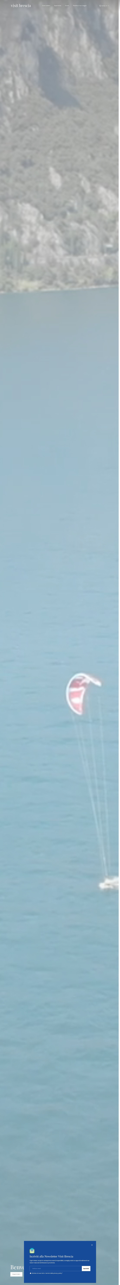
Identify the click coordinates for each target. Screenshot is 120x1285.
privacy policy (57, 1273)
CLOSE (92, 1245)
